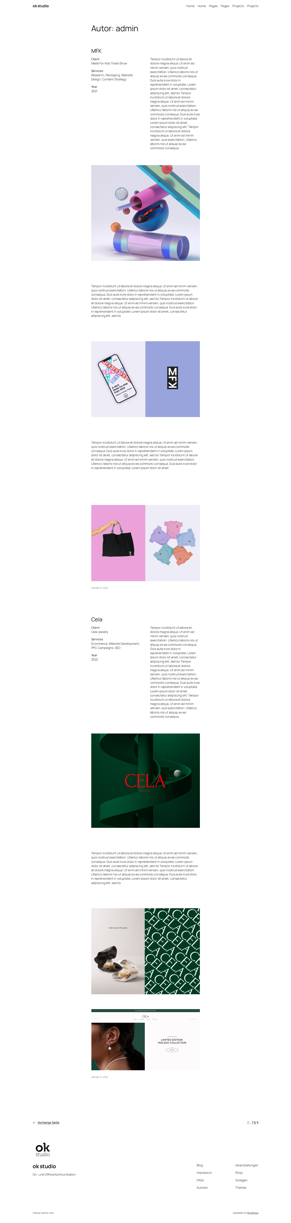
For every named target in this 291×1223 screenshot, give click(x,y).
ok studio (41, 5)
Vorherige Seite (46, 1122)
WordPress (252, 1212)
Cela (97, 619)
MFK (96, 51)
